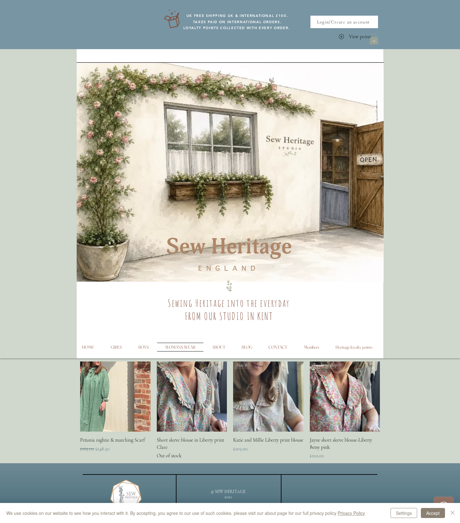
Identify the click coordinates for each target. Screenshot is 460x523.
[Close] (452, 513)
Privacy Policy (351, 513)
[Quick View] (115, 396)
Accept (433, 513)
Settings (404, 513)
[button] (374, 38)
